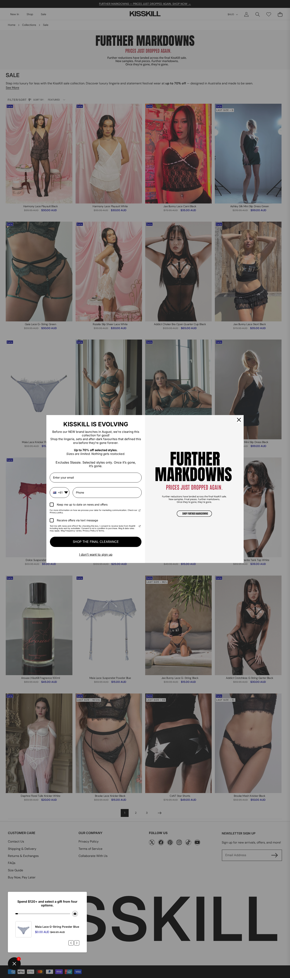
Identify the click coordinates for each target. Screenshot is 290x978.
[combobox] (59, 492)
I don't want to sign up (95, 554)
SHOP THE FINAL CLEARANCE (96, 542)
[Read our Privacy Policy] (140, 510)
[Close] (239, 420)
